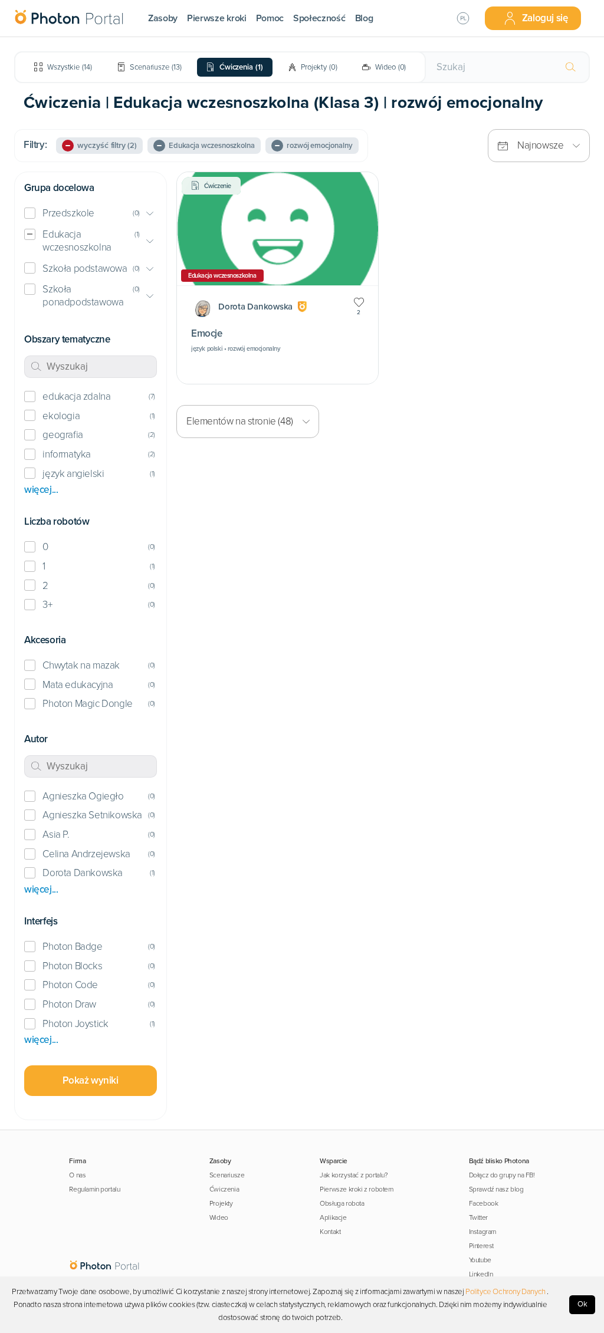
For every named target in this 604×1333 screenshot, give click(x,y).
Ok (582, 1304)
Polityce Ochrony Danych (505, 1291)
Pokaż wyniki (90, 1080)
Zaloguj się (545, 18)
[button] (90, 213)
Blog (364, 18)
